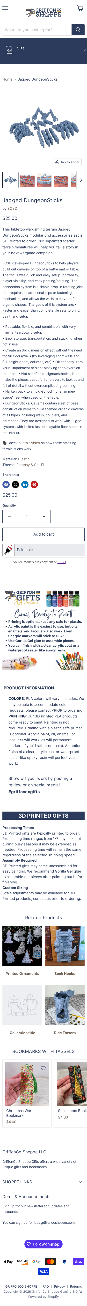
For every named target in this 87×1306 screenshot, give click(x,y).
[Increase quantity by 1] (44, 516)
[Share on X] (15, 484)
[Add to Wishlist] (43, 1068)
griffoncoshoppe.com (58, 1222)
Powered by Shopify (43, 1297)
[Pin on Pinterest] (34, 484)
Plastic (23, 459)
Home (7, 79)
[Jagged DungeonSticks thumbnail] (10, 180)
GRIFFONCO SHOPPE (21, 1286)
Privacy (59, 1286)
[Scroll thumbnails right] (80, 180)
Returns (76, 1286)
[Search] (78, 29)
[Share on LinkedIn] (25, 484)
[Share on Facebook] (6, 484)
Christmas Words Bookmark (21, 1113)
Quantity (9, 505)
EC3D (12, 208)
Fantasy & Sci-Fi (30, 465)
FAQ (46, 1286)
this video (32, 443)
